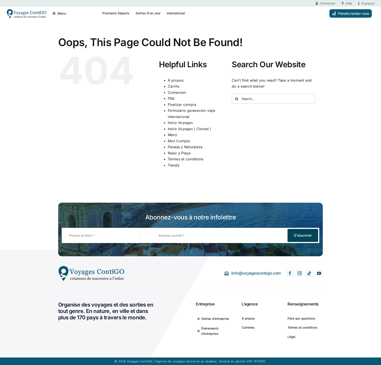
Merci (172, 135)
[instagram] (299, 273)
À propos (176, 80)
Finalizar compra (182, 104)
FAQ (171, 98)
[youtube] (319, 273)
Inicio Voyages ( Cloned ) (189, 129)
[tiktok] (309, 273)
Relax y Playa (179, 153)
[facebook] (290, 273)
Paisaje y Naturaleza (185, 147)
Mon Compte (179, 141)
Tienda (173, 165)
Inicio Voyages (180, 122)
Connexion (177, 92)
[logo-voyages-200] (26, 10)
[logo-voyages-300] (91, 267)
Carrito (174, 86)
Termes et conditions (186, 159)
